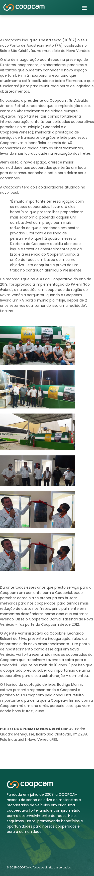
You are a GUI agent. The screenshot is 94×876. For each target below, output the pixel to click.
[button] (84, 7)
